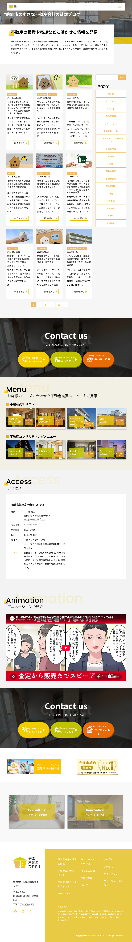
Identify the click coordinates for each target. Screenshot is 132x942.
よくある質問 (88, 870)
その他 (111, 156)
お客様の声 (86, 878)
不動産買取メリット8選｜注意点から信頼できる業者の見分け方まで (49, 259)
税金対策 (111, 200)
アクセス (108, 866)
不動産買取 (42, 248)
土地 (111, 163)
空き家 (111, 93)
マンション (52, 94)
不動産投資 (72, 173)
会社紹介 (108, 859)
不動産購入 (111, 186)
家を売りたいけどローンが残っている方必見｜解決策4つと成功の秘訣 (78, 105)
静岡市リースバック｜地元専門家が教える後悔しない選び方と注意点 (18, 259)
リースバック (12, 248)
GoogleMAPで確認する (35, 519)
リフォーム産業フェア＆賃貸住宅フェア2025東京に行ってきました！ (48, 183)
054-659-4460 (30, 524)
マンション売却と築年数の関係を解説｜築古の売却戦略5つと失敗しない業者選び (79, 260)
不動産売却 (12, 94)
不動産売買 (72, 94)
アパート (111, 108)
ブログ (84, 885)
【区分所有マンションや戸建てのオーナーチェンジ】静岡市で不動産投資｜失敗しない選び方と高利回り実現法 (78, 186)
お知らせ (111, 223)
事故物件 (11, 173)
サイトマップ (111, 873)
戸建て (111, 215)
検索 (122, 77)
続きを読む (21, 143)
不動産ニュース (43, 173)
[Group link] (33, 359)
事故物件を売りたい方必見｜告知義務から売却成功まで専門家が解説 (18, 183)
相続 (111, 193)
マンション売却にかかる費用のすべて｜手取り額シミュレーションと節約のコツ (48, 106)
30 (59, 305)
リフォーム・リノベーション (110, 140)
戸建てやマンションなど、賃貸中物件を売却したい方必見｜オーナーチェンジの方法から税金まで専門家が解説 (18, 108)
